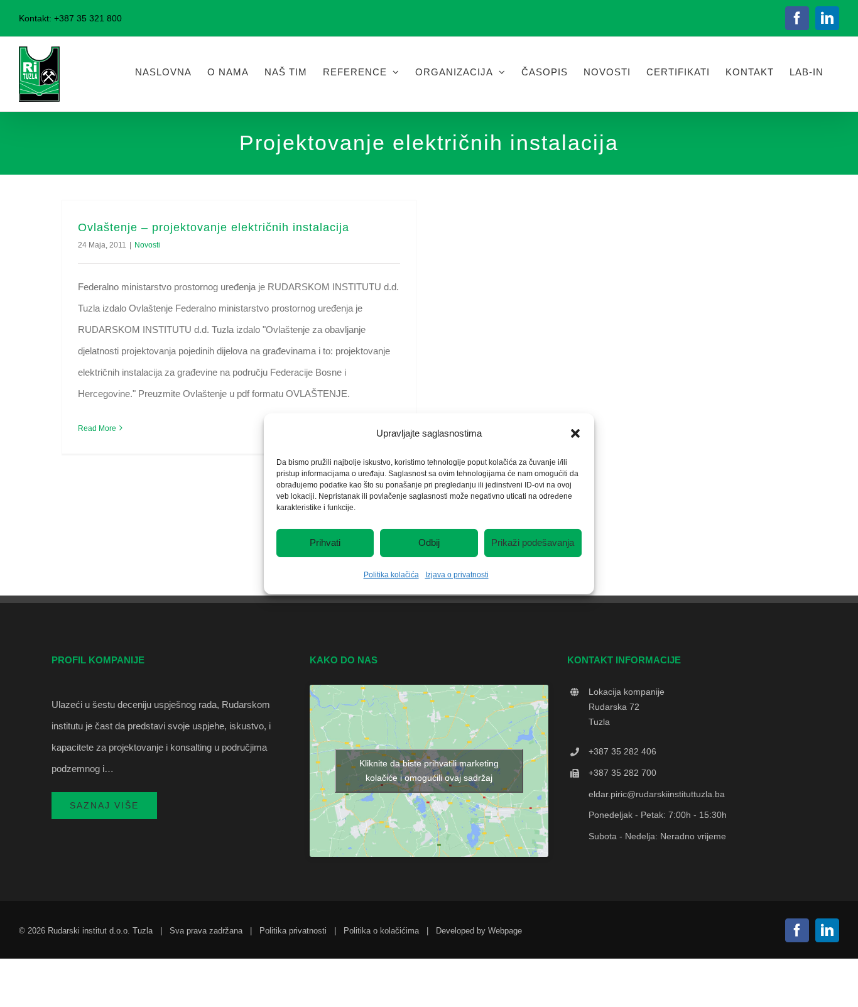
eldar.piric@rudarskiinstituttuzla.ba (657, 794)
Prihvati (325, 542)
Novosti (147, 245)
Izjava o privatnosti (457, 574)
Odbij (429, 542)
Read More (97, 428)
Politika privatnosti (293, 930)
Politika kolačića (391, 574)
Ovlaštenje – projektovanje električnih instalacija (213, 227)
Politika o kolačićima (381, 930)
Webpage (505, 930)
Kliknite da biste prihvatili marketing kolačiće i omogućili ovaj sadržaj (429, 770)
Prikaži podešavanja (532, 542)
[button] (575, 433)
